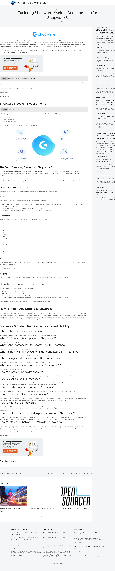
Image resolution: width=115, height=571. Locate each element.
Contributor (54, 21)
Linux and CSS (15, 543)
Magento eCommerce (57, 9)
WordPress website (101, 151)
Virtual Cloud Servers (101, 156)
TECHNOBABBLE (79, 529)
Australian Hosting (101, 187)
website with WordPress (107, 141)
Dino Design (77, 551)
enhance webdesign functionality (104, 147)
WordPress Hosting (101, 131)
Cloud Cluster (101, 82)
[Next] (88, 501)
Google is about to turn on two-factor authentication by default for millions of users (70, 472)
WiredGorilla (100, 97)
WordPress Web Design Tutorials (19, 529)
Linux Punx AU (100, 113)
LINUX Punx (99, 172)
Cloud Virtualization (48, 529)
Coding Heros (100, 65)
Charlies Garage (101, 47)
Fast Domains (47, 543)
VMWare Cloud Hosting (101, 27)
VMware (99, 36)
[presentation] (44, 496)
